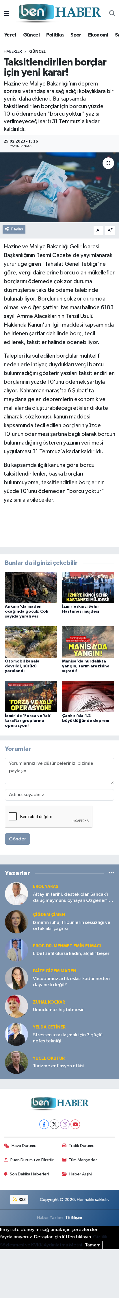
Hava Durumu (24, 1146)
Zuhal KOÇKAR (49, 1002)
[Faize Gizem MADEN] (16, 977)
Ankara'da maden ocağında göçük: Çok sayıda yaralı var (26, 611)
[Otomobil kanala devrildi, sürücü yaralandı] (31, 642)
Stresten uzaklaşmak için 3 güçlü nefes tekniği (68, 1038)
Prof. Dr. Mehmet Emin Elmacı (67, 946)
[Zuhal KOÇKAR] (16, 1006)
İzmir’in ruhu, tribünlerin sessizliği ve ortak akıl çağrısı (71, 925)
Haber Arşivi (80, 1174)
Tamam (93, 1245)
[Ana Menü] (6, 13)
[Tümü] (111, 873)
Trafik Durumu (81, 1146)
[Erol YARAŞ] (16, 893)
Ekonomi (98, 35)
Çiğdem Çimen (49, 915)
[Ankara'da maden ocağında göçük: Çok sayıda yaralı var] (31, 587)
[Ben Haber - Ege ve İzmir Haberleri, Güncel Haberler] (59, 14)
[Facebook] (44, 1124)
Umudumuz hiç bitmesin (59, 1009)
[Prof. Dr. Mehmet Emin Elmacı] (16, 949)
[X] (54, 1124)
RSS (22, 1199)
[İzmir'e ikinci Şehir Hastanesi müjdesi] (88, 587)
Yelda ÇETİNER (49, 1027)
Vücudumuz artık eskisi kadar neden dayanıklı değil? (71, 981)
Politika (55, 35)
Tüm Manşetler (83, 1160)
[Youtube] (75, 1124)
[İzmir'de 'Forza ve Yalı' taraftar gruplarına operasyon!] (31, 696)
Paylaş (17, 229)
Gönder (17, 839)
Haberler (13, 52)
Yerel (10, 35)
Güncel (31, 35)
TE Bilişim (73, 1217)
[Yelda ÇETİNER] (16, 1034)
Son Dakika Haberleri (29, 1174)
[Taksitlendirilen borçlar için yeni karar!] (59, 187)
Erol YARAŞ (45, 886)
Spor (75, 35)
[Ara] (112, 14)
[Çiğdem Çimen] (16, 921)
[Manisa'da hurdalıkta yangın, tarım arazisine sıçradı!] (88, 642)
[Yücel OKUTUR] (16, 1062)
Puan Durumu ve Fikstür (32, 1160)
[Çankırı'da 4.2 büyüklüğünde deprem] (88, 696)
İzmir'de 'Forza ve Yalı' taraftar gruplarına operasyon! (28, 721)
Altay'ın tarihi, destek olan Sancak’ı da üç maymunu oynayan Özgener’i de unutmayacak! (71, 898)
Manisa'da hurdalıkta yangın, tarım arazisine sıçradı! (85, 666)
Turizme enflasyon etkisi (58, 1066)
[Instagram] (65, 1124)
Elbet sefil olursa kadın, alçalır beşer (71, 953)
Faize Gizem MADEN (54, 971)
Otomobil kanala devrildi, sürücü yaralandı (22, 666)
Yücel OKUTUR (49, 1058)
